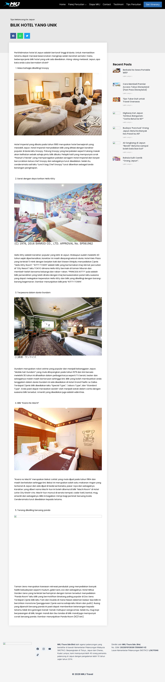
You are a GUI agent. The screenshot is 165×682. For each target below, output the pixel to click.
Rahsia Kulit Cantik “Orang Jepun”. (132, 159)
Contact (107, 4)
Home (62, 4)
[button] (13, 36)
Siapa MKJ (94, 4)
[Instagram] (44, 649)
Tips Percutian (133, 4)
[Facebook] (37, 649)
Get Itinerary (153, 4)
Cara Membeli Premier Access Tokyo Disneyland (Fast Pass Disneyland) (136, 87)
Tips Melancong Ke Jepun (22, 19)
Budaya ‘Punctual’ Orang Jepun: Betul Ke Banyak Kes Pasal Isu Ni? (136, 131)
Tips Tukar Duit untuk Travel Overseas (134, 100)
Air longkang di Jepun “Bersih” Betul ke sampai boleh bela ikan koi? (135, 146)
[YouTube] (49, 649)
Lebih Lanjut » (127, 76)
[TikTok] (37, 655)
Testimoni (118, 4)
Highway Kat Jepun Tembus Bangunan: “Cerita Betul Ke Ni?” (133, 116)
